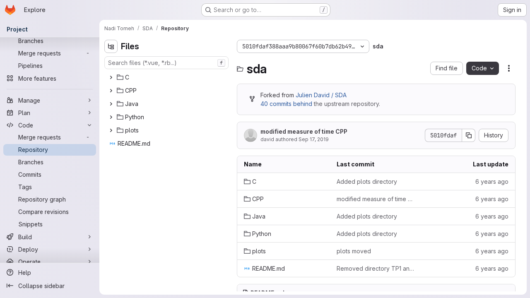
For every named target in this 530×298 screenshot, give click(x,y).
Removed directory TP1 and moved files (376, 268)
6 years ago (491, 181)
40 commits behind (286, 103)
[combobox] (166, 62)
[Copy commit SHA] (468, 135)
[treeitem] (167, 77)
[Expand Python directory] (111, 117)
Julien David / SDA (321, 95)
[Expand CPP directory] (111, 91)
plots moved (354, 251)
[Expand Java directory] (111, 104)
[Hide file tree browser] (111, 46)
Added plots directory (367, 181)
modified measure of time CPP (303, 131)
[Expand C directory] (111, 77)
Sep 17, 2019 (314, 139)
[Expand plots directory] (111, 130)
